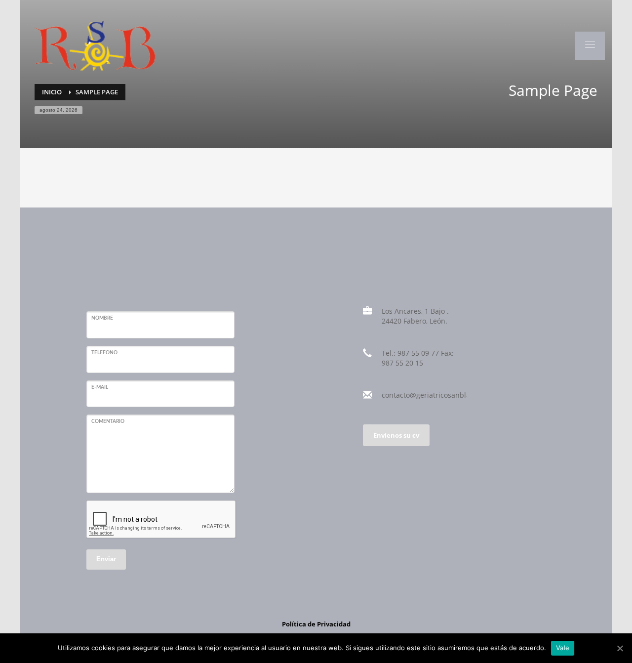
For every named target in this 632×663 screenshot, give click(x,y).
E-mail (99, 387)
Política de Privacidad (316, 624)
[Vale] (620, 648)
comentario (107, 421)
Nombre (102, 318)
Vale (562, 648)
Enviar (106, 559)
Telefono (104, 352)
